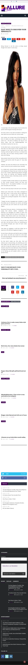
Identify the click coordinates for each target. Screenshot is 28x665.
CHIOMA (15, 325)
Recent (3, 581)
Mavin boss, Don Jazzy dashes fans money (12, 346)
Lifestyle (8, 329)
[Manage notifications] (24, 662)
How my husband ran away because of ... (14, 278)
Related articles (6, 301)
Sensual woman (14, 257)
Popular (8, 581)
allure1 (12, 347)
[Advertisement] (14, 459)
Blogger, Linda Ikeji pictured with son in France (14, 415)
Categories (3, 556)
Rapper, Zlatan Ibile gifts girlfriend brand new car (13, 371)
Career (3, 378)
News (3, 352)
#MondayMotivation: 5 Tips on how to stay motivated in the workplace (13, 395)
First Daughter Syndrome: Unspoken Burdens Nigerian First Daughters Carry (17, 608)
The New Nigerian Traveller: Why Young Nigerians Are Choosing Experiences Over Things (13, 18)
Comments (16, 581)
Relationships (8, 23)
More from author (15, 301)
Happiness (3, 23)
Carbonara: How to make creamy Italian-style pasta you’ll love (13, 322)
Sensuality (21, 257)
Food (3, 306)
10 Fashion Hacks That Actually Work (17, 593)
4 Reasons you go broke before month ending (13, 437)
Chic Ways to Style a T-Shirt (14, 600)
